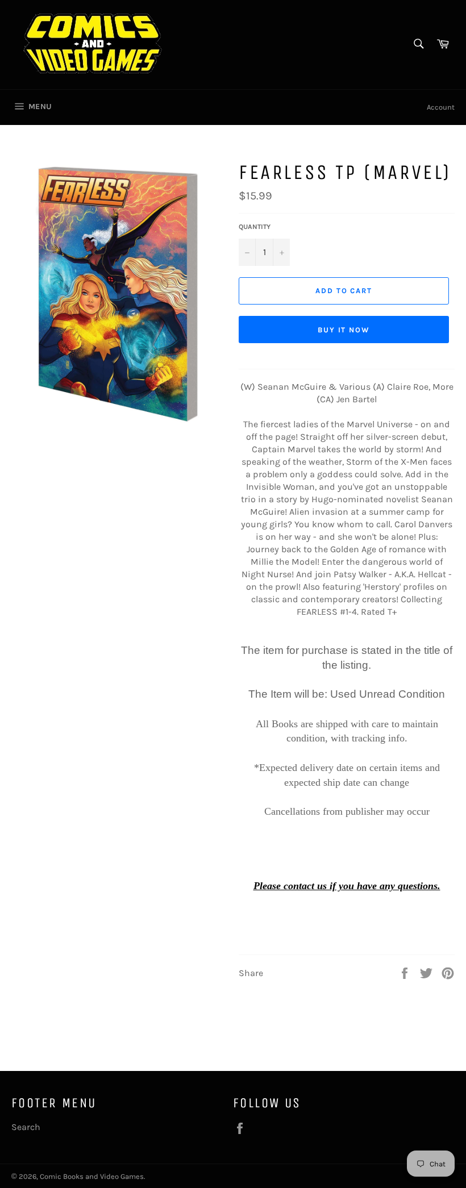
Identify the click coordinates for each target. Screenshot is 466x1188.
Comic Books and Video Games (92, 1176)
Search (25, 1127)
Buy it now (344, 330)
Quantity (255, 227)
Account (441, 107)
